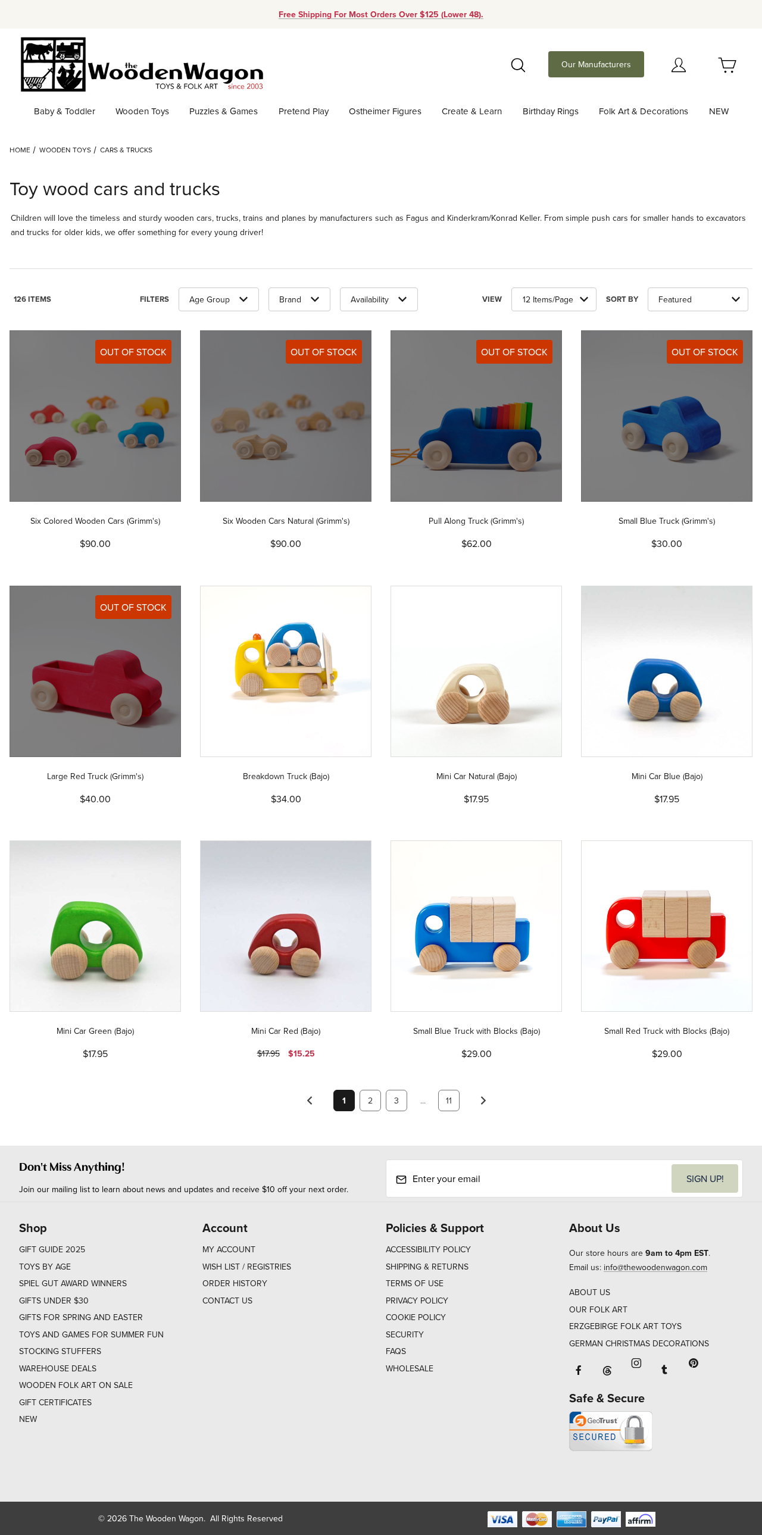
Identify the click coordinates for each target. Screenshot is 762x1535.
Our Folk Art (598, 1309)
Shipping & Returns (427, 1267)
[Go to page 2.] (483, 1100)
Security (405, 1334)
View (492, 299)
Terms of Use (415, 1283)
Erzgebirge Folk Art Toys (625, 1326)
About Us (589, 1292)
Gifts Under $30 (54, 1300)
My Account (228, 1249)
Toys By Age (45, 1267)
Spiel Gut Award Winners (73, 1283)
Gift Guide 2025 (52, 1249)
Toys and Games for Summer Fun (91, 1334)
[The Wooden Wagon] (141, 63)
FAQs (396, 1351)
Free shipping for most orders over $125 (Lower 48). (381, 14)
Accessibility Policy (428, 1249)
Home (20, 150)
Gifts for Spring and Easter (81, 1317)
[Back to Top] (725, 1460)
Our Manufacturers (596, 64)
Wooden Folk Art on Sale (76, 1385)
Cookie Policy (416, 1317)
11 (449, 1100)
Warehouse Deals (57, 1368)
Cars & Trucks (126, 150)
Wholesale (409, 1368)
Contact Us (227, 1300)
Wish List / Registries (246, 1267)
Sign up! (705, 1178)
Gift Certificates (55, 1402)
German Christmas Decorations (639, 1343)
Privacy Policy (417, 1300)
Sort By (622, 299)
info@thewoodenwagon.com (655, 1267)
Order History (234, 1283)
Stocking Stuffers (60, 1351)
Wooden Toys (65, 150)
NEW (28, 1419)
